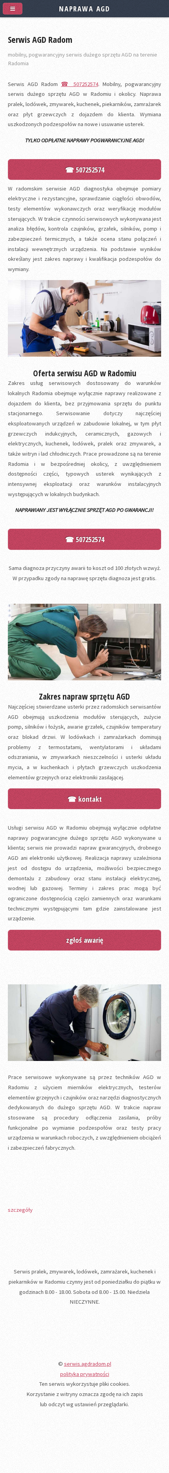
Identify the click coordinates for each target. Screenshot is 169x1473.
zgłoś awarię (84, 940)
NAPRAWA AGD (84, 8)
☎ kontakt (85, 799)
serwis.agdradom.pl (87, 1363)
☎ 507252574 (79, 84)
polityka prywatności (84, 1374)
